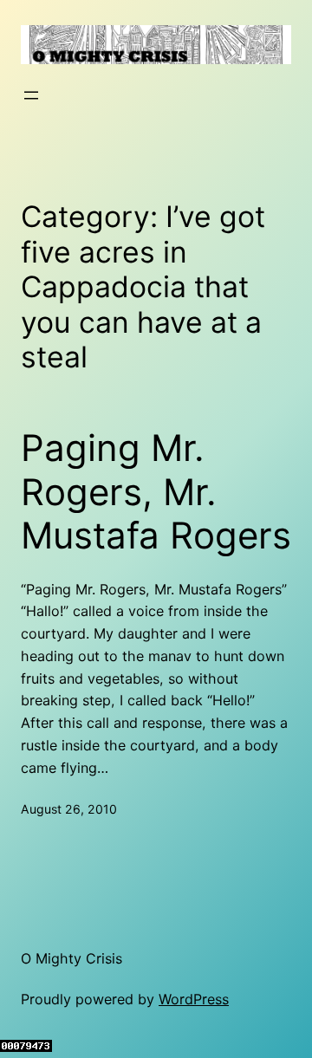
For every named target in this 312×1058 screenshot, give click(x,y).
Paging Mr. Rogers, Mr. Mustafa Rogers (156, 491)
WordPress (194, 999)
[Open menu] (31, 95)
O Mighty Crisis (71, 958)
